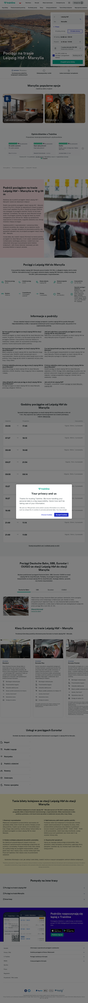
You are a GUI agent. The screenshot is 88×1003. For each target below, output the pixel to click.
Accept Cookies (61, 515)
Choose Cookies (46, 515)
